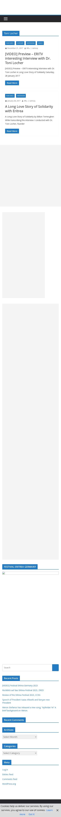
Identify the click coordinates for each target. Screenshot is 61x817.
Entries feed (7, 774)
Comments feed (9, 779)
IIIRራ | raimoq (32, 48)
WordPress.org (9, 783)
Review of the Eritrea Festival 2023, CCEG (21, 695)
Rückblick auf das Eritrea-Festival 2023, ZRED (23, 690)
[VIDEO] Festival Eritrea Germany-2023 (20, 685)
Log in (5, 769)
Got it (31, 814)
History (20, 43)
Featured (9, 43)
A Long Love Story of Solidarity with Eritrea (29, 108)
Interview (30, 43)
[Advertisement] (30, 176)
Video (40, 43)
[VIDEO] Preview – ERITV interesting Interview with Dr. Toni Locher (28, 58)
